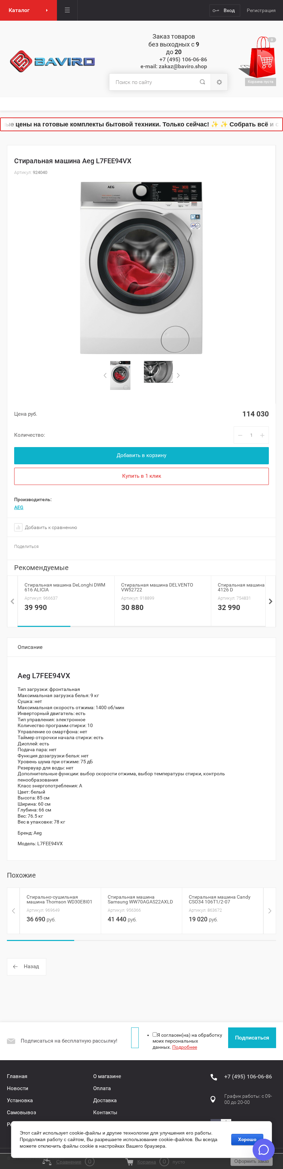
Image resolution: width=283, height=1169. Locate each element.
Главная (17, 1076)
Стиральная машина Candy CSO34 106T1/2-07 (220, 899)
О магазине (107, 1076)
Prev (104, 375)
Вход (229, 10)
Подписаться (252, 1037)
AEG (18, 507)
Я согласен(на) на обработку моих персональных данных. (187, 1041)
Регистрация (261, 10)
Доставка (105, 1100)
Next (178, 375)
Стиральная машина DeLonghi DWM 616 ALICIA (65, 587)
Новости (17, 1088)
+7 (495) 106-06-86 (183, 59)
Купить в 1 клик (141, 476)
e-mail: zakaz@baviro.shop (173, 66)
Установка (20, 1100)
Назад (31, 966)
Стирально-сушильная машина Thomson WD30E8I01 (59, 899)
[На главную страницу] (53, 61)
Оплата (102, 1088)
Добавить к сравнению (50, 527)
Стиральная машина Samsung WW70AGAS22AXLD (140, 899)
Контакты (105, 1112)
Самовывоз (21, 1112)
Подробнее (184, 1047)
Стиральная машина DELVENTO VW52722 (157, 587)
